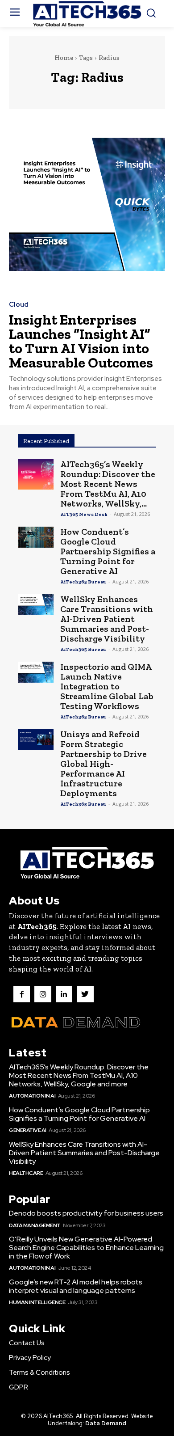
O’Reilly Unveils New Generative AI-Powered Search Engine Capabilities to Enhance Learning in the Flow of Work (86, 1247)
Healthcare (26, 1173)
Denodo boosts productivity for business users (86, 1213)
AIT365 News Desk (84, 514)
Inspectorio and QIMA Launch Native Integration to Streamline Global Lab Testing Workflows (106, 686)
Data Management (35, 1225)
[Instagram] (42, 994)
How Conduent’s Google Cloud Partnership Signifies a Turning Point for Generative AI (107, 551)
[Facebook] (21, 994)
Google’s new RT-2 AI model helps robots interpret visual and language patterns (75, 1286)
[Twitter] (85, 994)
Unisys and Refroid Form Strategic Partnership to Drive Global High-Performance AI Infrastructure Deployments (103, 763)
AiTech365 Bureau (83, 582)
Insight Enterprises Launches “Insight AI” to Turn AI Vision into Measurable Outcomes (81, 341)
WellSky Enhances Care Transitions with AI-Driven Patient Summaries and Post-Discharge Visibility (106, 619)
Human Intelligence (37, 1302)
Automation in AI (32, 1095)
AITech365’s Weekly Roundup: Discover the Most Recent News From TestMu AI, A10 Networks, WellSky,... (107, 484)
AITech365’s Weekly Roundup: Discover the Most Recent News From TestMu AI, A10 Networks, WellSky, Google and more (79, 1075)
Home (63, 58)
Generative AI (27, 1130)
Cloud (19, 304)
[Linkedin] (64, 994)
